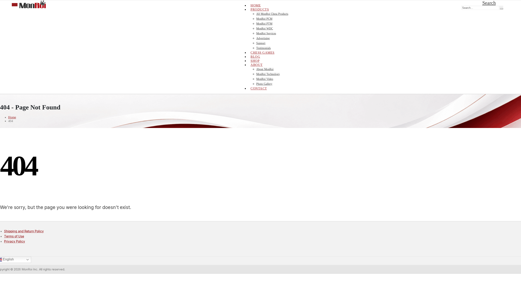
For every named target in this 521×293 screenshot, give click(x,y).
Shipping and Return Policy (24, 231)
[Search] (501, 8)
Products (260, 9)
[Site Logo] (32, 7)
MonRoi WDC (264, 28)
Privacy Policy (14, 241)
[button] (489, 2)
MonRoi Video (264, 79)
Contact (259, 88)
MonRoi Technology (268, 74)
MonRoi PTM (264, 23)
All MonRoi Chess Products (272, 13)
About (257, 65)
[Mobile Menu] (15, 4)
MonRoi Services (266, 33)
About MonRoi (265, 69)
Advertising (263, 38)
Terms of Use (14, 236)
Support (260, 43)
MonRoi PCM (264, 18)
